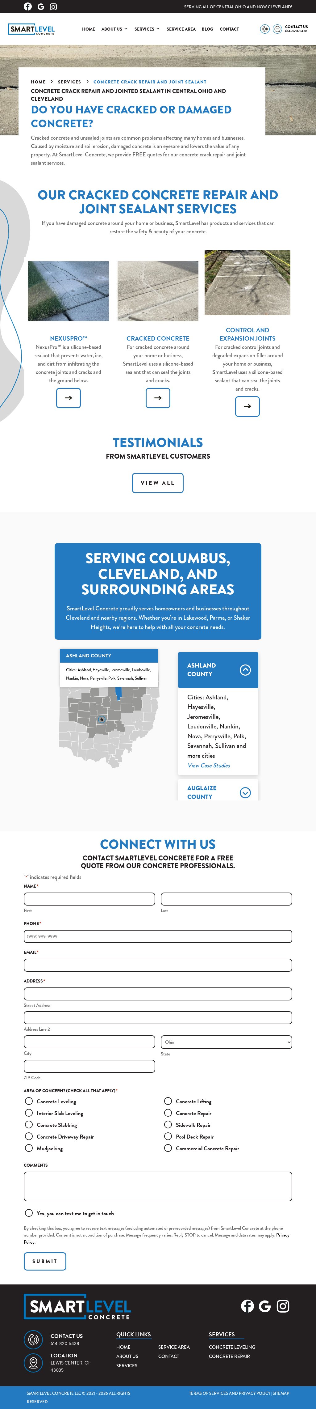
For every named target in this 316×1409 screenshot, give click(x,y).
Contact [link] (229, 29)
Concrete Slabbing (57, 1125)
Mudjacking (50, 1148)
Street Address (37, 1005)
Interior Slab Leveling (60, 1113)
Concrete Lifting (193, 1101)
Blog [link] (207, 29)
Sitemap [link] (281, 1393)
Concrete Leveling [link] (232, 1347)
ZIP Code (32, 1077)
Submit (45, 1261)
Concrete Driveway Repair (65, 1136)
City (27, 1053)
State (165, 1053)
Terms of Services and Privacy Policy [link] (229, 1393)
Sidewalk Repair (193, 1125)
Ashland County (201, 670)
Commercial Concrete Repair (207, 1148)
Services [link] (144, 29)
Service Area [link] (181, 29)
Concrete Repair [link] (229, 1356)
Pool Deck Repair (195, 1136)
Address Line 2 (37, 1029)
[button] (29, 7)
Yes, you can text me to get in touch (75, 1213)
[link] (31, 29)
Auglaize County (202, 792)
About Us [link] (112, 29)
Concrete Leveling (56, 1101)
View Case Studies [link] (208, 765)
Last (164, 910)
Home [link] (88, 29)
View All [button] (158, 483)
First (28, 910)
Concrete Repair (193, 1113)
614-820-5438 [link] (296, 31)
